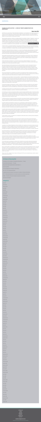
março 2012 (5, 345)
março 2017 (5, 295)
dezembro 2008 (5, 372)
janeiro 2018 (5, 288)
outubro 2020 (5, 239)
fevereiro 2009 (5, 370)
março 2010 (5, 357)
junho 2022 (4, 204)
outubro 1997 (5, 401)
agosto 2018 (5, 279)
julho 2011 (4, 350)
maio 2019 (4, 270)
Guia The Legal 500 (6, 166)
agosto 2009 (5, 367)
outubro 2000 (5, 396)
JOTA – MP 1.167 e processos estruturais (9, 170)
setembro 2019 (5, 263)
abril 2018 (4, 284)
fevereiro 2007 (5, 381)
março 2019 (5, 274)
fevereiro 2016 (5, 314)
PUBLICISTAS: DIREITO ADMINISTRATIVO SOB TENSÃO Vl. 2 (12, 164)
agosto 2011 (5, 348)
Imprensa (5, 21)
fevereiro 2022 (5, 212)
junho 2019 (4, 268)
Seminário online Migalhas (7, 177)
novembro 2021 (5, 217)
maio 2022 (4, 206)
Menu (4, 16)
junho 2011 (4, 352)
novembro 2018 (5, 277)
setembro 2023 (5, 186)
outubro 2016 (5, 299)
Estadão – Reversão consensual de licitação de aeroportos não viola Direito (14, 175)
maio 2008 (4, 376)
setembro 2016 (5, 301)
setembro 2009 (5, 365)
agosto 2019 (5, 264)
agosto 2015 (5, 323)
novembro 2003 (5, 390)
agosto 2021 (5, 222)
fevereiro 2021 (5, 233)
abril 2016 (4, 310)
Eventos (20, 414)
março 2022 (5, 210)
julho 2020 (4, 244)
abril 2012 (4, 343)
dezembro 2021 (5, 215)
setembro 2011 (5, 346)
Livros (20, 411)
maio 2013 (4, 332)
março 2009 (5, 368)
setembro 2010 (5, 356)
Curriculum (20, 410)
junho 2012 (4, 341)
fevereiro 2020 (5, 253)
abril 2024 (4, 182)
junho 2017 (4, 294)
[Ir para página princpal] (6, 47)
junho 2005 (4, 385)
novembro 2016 (5, 297)
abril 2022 (4, 208)
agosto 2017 (5, 292)
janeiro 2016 (5, 315)
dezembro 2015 (5, 317)
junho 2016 (4, 306)
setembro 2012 (5, 337)
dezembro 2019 (5, 257)
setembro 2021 (5, 221)
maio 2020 (4, 248)
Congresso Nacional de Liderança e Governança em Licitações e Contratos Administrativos (16, 172)
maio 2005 (4, 387)
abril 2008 (4, 377)
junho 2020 (4, 246)
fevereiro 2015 (5, 326)
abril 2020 (4, 250)
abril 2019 (4, 272)
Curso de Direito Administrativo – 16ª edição (9, 163)
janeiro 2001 (5, 394)
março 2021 (5, 232)
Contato (20, 416)
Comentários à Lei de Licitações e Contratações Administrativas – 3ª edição (14, 161)
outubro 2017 (5, 290)
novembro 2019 (5, 259)
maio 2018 (4, 283)
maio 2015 (4, 325)
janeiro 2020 (5, 255)
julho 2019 (4, 266)
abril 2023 (4, 190)
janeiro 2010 (5, 359)
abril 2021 (4, 230)
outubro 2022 (5, 197)
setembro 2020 (5, 241)
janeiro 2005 (5, 388)
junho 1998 (4, 399)
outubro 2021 (5, 219)
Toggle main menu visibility (39, 16)
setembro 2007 (5, 379)
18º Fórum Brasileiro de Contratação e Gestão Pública (11, 168)
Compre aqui (20, 415)
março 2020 (5, 252)
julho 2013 (4, 328)
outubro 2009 (5, 363)
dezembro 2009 (5, 361)
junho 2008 (4, 374)
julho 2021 (4, 224)
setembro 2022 (5, 199)
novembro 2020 (5, 237)
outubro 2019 (5, 261)
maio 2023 (4, 188)
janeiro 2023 (5, 193)
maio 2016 (4, 308)
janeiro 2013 (5, 334)
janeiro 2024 (5, 184)
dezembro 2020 (5, 235)
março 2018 (5, 286)
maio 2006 (4, 383)
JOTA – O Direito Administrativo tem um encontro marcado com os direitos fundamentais (16, 174)
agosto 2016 (5, 303)
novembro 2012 (5, 336)
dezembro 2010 (5, 354)
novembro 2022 (5, 195)
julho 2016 (4, 305)
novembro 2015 (5, 319)
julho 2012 (4, 339)
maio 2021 (4, 228)
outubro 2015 (5, 321)
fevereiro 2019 (5, 275)
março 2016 (5, 312)
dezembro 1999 (5, 398)
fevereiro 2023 (5, 192)
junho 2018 (4, 281)
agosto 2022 (5, 201)
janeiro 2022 (5, 213)
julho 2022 (4, 202)
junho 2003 (4, 392)
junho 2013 (4, 330)
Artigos (20, 412)
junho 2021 (4, 226)
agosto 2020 (5, 243)
